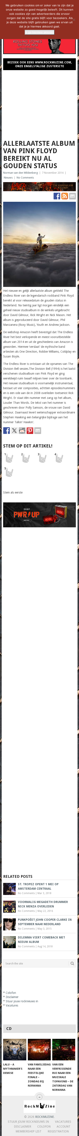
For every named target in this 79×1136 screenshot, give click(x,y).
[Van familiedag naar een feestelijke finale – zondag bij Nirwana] (39, 1049)
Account (63, 1126)
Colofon (11, 992)
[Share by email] (37, 430)
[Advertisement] (40, 103)
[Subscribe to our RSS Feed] (64, 196)
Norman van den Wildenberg (20, 172)
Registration (58, 1131)
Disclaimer (12, 997)
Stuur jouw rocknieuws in (22, 1001)
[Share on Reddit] (22, 430)
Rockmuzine (44, 1116)
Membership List (29, 1131)
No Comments (25, 177)
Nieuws (8, 177)
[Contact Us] (72, 196)
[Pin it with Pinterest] (30, 430)
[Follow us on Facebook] (57, 196)
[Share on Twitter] (14, 430)
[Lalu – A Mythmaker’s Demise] (14, 1049)
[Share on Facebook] (6, 430)
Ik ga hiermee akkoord (39, 32)
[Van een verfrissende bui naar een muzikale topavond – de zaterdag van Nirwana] (63, 1049)
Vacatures (12, 1005)
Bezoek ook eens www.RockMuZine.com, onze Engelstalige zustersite (39, 64)
